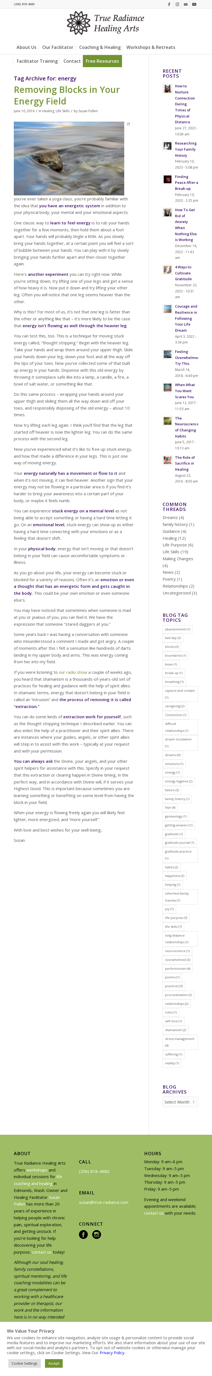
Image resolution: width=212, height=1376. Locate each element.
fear (170, 807)
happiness (174, 876)
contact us (42, 1252)
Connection (175, 715)
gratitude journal (179, 842)
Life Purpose (175, 544)
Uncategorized (177, 593)
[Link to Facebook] (169, 4)
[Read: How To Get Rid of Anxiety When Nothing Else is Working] (168, 212)
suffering (173, 1054)
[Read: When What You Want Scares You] (168, 387)
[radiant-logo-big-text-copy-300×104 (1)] (106, 24)
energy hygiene (178, 781)
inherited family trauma (177, 896)
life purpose (176, 918)
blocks (172, 646)
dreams (173, 755)
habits (171, 867)
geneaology (175, 816)
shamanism (175, 1030)
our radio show (73, 672)
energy (172, 772)
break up (173, 673)
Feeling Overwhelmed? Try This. (188, 357)
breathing (174, 682)
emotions (174, 764)
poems (172, 977)
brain (171, 664)
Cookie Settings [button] (25, 1363)
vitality (172, 1063)
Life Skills (63, 111)
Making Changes (178, 558)
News (168, 572)
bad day (173, 638)
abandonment (177, 629)
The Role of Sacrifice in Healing (185, 463)
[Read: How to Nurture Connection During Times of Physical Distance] (168, 89)
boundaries (175, 655)
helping (172, 884)
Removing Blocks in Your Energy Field (67, 95)
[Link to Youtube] (194, 4)
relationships (176, 1004)
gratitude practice (178, 854)
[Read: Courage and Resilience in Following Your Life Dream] (168, 309)
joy (169, 909)
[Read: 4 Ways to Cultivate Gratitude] (168, 270)
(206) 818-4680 (94, 1171)
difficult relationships (176, 727)
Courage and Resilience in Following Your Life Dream (186, 318)
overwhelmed (177, 960)
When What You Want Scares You (185, 390)
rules (171, 1012)
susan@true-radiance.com (103, 1202)
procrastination (178, 995)
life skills (173, 926)
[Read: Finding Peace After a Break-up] (168, 179)
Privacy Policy (112, 1352)
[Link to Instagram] (177, 4)
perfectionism (177, 968)
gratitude (174, 834)
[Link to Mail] (186, 4)
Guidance (171, 531)
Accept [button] (53, 1363)
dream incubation (178, 742)
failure (172, 790)
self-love (173, 1021)
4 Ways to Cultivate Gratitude (183, 272)
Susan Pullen (88, 111)
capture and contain (180, 693)
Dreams (170, 517)
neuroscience (177, 951)
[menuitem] (26, 47)
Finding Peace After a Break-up (186, 182)
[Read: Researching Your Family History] (168, 146)
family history (175, 524)
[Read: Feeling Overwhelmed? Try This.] (168, 354)
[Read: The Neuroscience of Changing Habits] (168, 421)
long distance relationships (176, 938)
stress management (179, 1042)
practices (174, 986)
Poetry (169, 579)
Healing (48, 111)
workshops (36, 1170)
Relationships (175, 586)
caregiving (174, 706)
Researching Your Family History (186, 149)
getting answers (178, 825)
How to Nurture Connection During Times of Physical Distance (185, 103)
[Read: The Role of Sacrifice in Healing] (168, 460)
